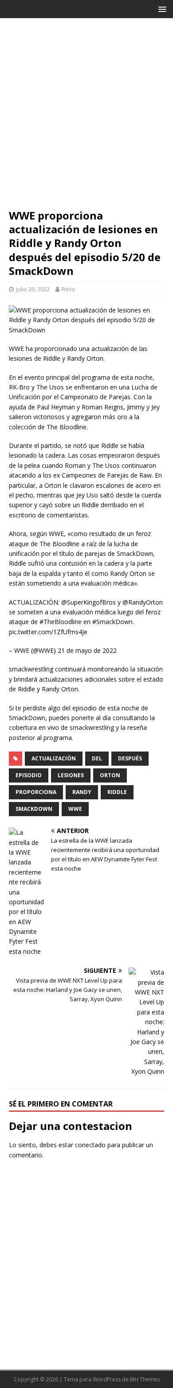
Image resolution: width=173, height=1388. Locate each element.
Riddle (117, 792)
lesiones (71, 775)
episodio (29, 775)
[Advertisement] (86, 117)
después (130, 758)
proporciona (36, 792)
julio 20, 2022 (33, 289)
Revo (68, 289)
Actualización (53, 758)
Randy (81, 792)
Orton (110, 775)
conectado (90, 1145)
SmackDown (34, 809)
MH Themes (145, 1379)
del (97, 758)
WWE (75, 809)
